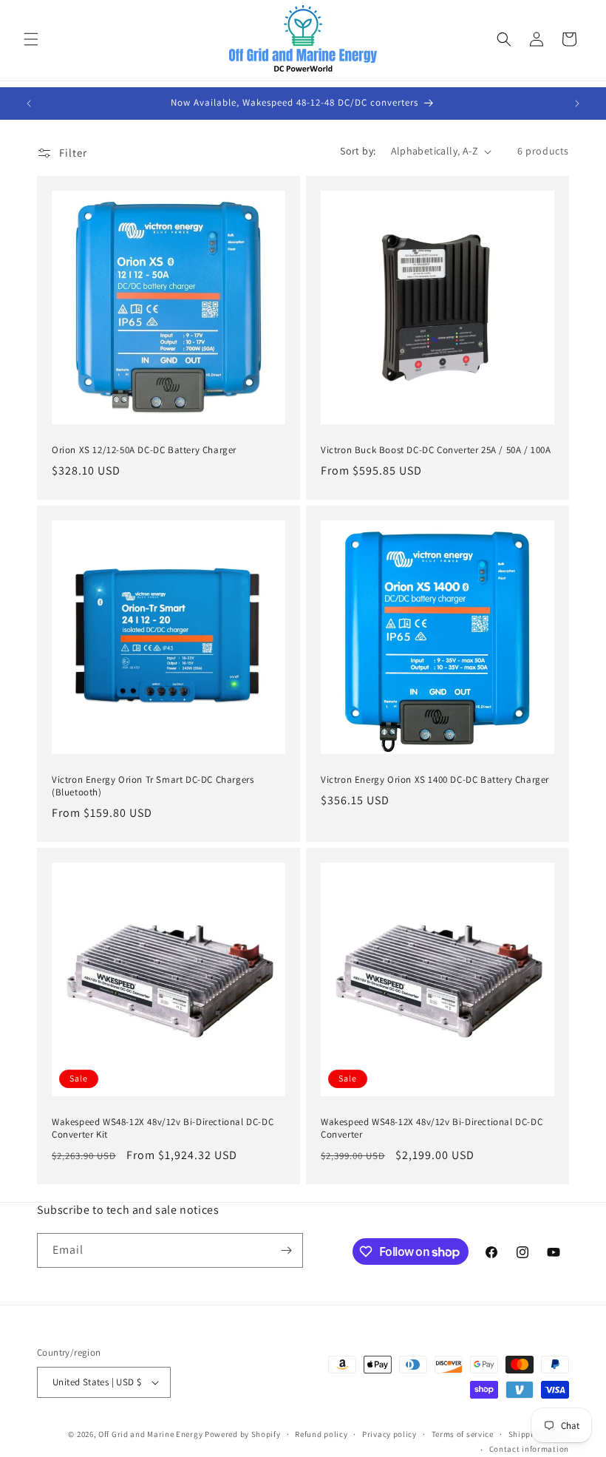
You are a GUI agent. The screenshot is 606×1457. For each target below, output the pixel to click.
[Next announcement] (577, 103)
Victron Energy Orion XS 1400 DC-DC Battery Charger (435, 780)
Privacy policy (389, 1434)
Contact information (529, 1449)
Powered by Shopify (243, 1434)
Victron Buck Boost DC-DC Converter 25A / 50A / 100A (436, 450)
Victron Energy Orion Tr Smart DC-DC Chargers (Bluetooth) (152, 786)
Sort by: (357, 150)
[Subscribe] (286, 1250)
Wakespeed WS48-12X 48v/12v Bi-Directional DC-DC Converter (431, 1128)
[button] (31, 39)
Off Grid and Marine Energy (150, 1434)
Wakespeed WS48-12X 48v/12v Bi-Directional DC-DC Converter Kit (162, 1128)
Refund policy (321, 1434)
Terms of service (463, 1434)
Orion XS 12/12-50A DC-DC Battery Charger (144, 450)
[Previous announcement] (29, 103)
